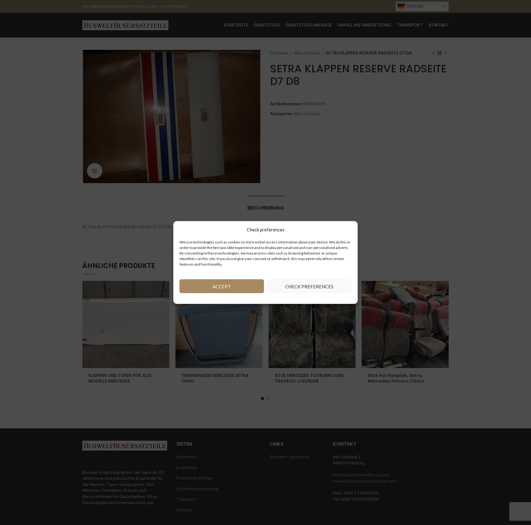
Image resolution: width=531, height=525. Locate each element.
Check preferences (309, 286)
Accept (222, 286)
